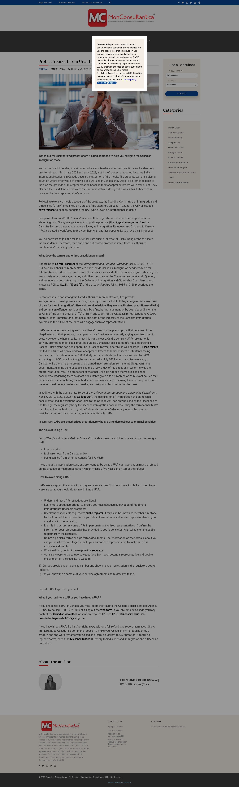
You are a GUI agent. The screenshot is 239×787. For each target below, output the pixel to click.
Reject (112, 83)
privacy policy (129, 79)
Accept (102, 83)
